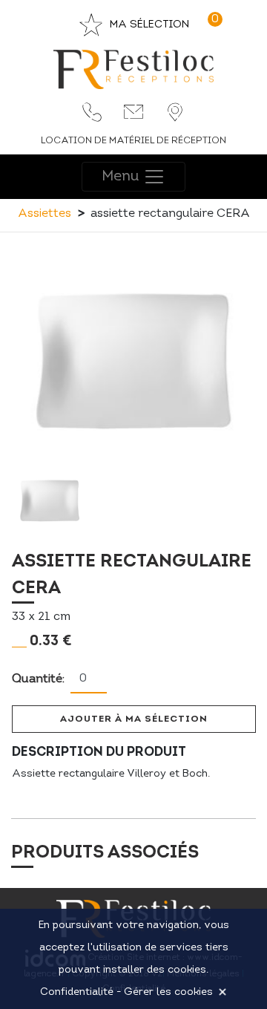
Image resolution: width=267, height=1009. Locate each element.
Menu (122, 176)
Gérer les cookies (168, 992)
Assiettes (44, 214)
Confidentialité (76, 992)
